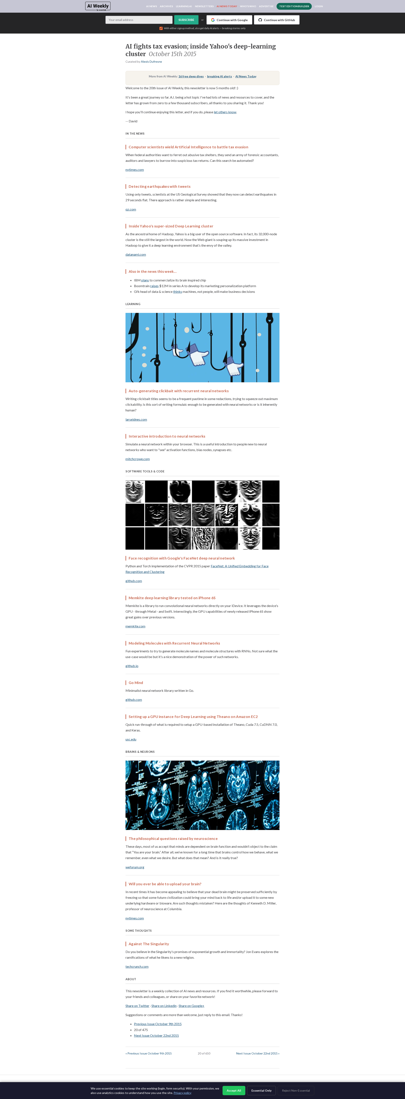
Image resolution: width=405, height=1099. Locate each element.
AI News (151, 6)
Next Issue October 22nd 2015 (156, 1035)
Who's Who (248, 6)
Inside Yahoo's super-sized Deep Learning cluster (171, 226)
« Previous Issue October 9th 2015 (149, 1053)
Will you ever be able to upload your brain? (165, 884)
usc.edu (131, 739)
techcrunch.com (137, 966)
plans (145, 280)
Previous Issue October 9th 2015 (158, 1024)
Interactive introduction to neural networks (167, 436)
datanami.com (136, 254)
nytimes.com (135, 170)
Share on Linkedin (164, 1006)
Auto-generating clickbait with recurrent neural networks (179, 391)
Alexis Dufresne (151, 61)
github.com (134, 581)
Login (319, 6)
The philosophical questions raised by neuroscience (173, 838)
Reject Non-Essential (296, 1090)
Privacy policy (182, 1093)
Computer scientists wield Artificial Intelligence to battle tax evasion (188, 147)
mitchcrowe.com (138, 459)
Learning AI (184, 6)
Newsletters (204, 6)
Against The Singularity (149, 944)
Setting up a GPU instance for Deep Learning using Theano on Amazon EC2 (193, 716)
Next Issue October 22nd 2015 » (257, 1053)
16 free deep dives (191, 76)
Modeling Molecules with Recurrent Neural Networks (174, 643)
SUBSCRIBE (186, 20)
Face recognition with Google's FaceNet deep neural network (182, 558)
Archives (166, 6)
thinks (177, 291)
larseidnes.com (136, 419)
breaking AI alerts (219, 76)
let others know (225, 112)
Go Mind (136, 682)
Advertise (266, 6)
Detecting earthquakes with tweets (159, 186)
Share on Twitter (137, 1006)
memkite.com (135, 626)
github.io (132, 666)
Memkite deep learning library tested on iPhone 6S (172, 598)
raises (154, 286)
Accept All (234, 1090)
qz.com (131, 209)
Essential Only (261, 1090)
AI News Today (227, 6)
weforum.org (135, 867)
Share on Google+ (191, 1006)
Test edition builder (294, 6)
